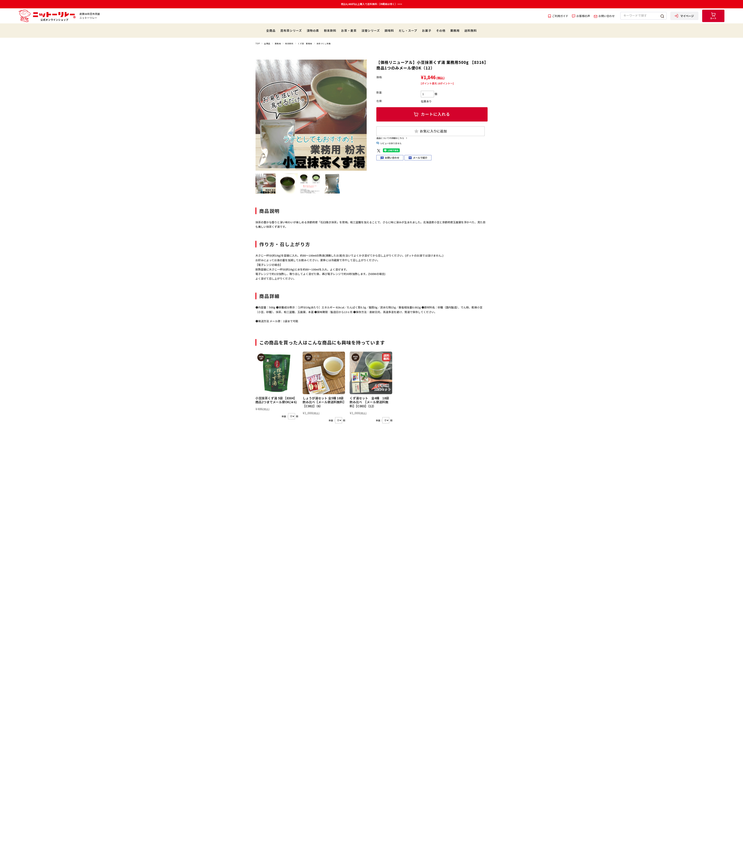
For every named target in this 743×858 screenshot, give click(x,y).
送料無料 (470, 30)
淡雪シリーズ (370, 30)
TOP (257, 43)
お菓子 (426, 30)
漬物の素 (313, 30)
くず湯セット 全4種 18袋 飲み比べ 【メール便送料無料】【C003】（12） (369, 402)
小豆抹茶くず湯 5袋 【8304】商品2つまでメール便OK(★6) (276, 400)
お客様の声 (583, 16)
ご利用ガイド (559, 16)
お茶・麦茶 (349, 30)
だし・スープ (408, 30)
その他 (440, 30)
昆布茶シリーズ (291, 30)
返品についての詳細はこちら (390, 138)
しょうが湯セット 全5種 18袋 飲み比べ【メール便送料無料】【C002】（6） (323, 402)
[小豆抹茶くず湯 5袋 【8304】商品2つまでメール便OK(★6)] (276, 373)
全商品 (271, 30)
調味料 (389, 30)
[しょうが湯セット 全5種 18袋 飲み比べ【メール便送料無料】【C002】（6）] (324, 373)
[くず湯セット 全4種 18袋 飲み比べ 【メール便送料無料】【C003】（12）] (371, 373)
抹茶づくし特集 (324, 43)
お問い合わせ (606, 16)
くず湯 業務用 (305, 43)
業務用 (455, 30)
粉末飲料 (330, 30)
